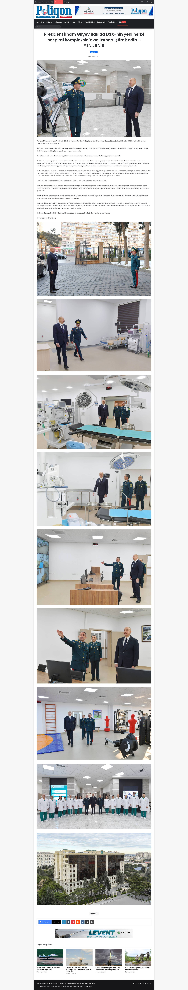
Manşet (94, 914)
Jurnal (66, 22)
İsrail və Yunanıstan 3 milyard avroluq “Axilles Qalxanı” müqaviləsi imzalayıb (79, 969)
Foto (74, 22)
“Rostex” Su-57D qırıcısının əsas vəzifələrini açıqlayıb (48, 969)
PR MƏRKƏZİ (89, 22)
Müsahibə (58, 22)
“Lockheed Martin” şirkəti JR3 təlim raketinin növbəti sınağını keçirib (108, 969)
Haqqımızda (101, 22)
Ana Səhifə (40, 22)
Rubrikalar (111, 22)
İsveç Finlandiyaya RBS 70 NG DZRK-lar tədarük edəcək (81, 2)
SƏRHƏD (93, 52)
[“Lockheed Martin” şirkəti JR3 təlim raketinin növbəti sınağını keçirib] (108, 957)
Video (80, 22)
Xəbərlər (49, 22)
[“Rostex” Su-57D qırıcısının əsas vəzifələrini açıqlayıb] (50, 957)
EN (122, 22)
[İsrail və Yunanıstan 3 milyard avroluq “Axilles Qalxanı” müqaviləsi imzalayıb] (79, 957)
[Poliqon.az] (53, 11)
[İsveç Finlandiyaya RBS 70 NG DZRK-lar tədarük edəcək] (138, 957)
